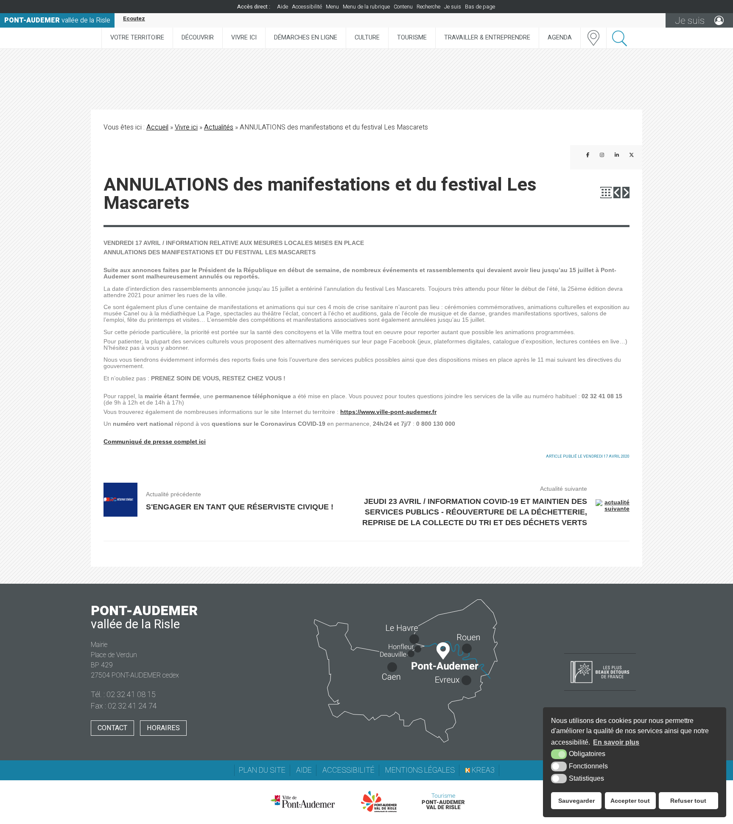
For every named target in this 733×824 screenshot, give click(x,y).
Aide (282, 7)
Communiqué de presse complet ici (155, 442)
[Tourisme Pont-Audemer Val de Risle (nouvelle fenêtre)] (443, 801)
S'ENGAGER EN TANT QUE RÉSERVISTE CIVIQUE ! (239, 507)
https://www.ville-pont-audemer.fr (388, 412)
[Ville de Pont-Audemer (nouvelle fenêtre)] (302, 801)
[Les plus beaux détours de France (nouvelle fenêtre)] (600, 684)
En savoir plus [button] (616, 742)
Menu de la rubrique (366, 7)
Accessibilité (307, 7)
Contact (112, 728)
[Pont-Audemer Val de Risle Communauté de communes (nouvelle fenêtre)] (379, 801)
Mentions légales (420, 770)
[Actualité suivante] (625, 192)
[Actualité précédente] (617, 192)
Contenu (403, 7)
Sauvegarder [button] (576, 800)
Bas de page (480, 7)
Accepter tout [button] (630, 800)
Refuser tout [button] (688, 800)
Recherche (428, 7)
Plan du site (262, 770)
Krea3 (482, 770)
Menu (332, 7)
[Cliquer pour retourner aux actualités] (606, 192)
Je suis (452, 7)
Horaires (163, 728)
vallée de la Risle (57, 20)
